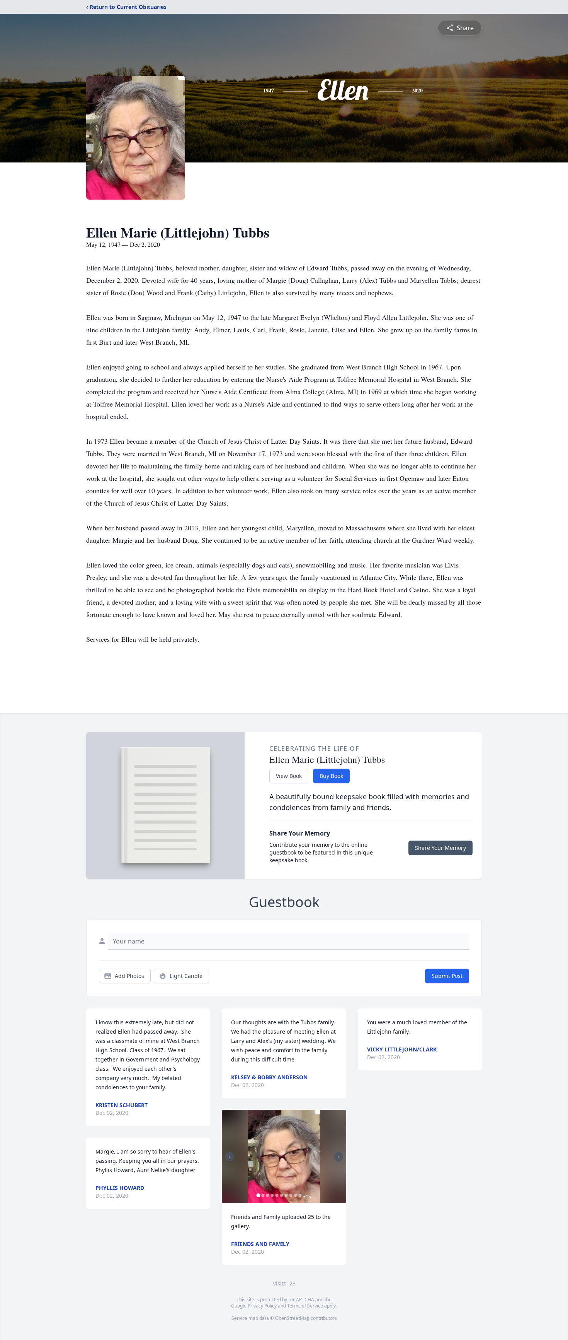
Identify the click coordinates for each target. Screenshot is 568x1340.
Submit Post (447, 975)
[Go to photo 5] (276, 1195)
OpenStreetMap (292, 1318)
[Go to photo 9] (295, 1195)
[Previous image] (229, 1156)
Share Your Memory (440, 847)
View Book (289, 775)
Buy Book (331, 775)
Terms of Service (305, 1305)
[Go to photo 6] (281, 1195)
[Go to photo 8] (290, 1195)
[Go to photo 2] (262, 1195)
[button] (284, 1156)
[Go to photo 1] (258, 1195)
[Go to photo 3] (267, 1195)
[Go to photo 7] (285, 1195)
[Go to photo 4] (272, 1195)
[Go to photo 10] (299, 1195)
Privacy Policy (262, 1305)
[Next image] (338, 1156)
